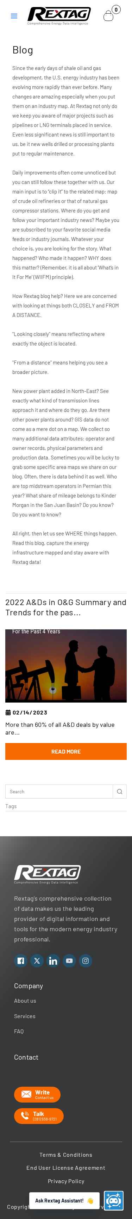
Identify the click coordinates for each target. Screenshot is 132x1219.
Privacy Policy (66, 1180)
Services (25, 1015)
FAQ (19, 1031)
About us (25, 1000)
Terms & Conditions (66, 1154)
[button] (14, 16)
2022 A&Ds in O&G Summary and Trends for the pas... (66, 607)
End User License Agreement (65, 1167)
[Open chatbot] (114, 1201)
